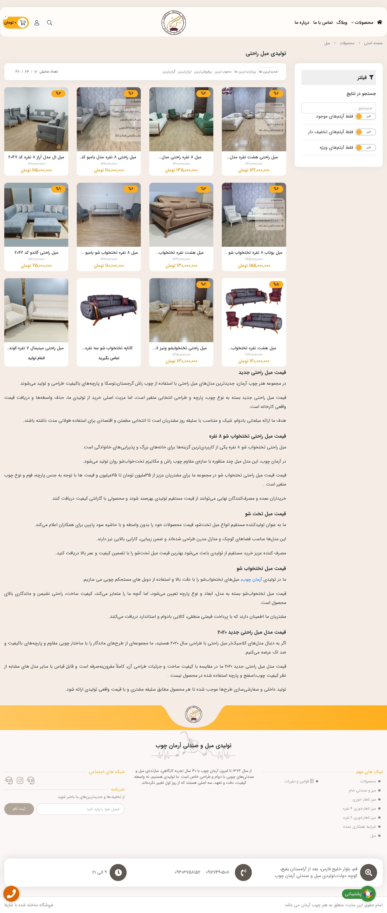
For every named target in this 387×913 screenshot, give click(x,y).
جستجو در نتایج (361, 93)
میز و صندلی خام (362, 790)
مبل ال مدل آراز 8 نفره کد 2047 (36, 157)
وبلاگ (342, 22)
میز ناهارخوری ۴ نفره (359, 808)
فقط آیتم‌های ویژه (336, 147)
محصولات (364, 22)
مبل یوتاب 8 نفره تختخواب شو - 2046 (253, 253)
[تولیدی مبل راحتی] (193, 716)
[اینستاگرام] (19, 781)
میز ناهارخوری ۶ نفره (359, 817)
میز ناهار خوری (364, 799)
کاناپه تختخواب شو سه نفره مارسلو (109, 348)
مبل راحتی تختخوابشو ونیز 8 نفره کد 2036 (181, 348)
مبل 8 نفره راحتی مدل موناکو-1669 (181, 157)
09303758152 (187, 872)
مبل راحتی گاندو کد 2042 (36, 253)
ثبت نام (19, 809)
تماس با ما (323, 22)
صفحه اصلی (373, 43)
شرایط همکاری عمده (359, 826)
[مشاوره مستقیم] (30, 781)
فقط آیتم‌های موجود (334, 116)
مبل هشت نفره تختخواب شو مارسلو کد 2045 (253, 348)
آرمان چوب (252, 579)
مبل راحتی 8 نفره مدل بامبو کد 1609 (108, 157)
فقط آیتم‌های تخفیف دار (330, 132)
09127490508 (217, 872)
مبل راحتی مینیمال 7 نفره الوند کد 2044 (36, 348)
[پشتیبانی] (9, 781)
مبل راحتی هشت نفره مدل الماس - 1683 (254, 157)
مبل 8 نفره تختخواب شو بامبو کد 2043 (109, 253)
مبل (327, 43)
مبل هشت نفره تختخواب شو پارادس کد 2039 (181, 253)
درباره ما (302, 22)
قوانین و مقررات (297, 781)
